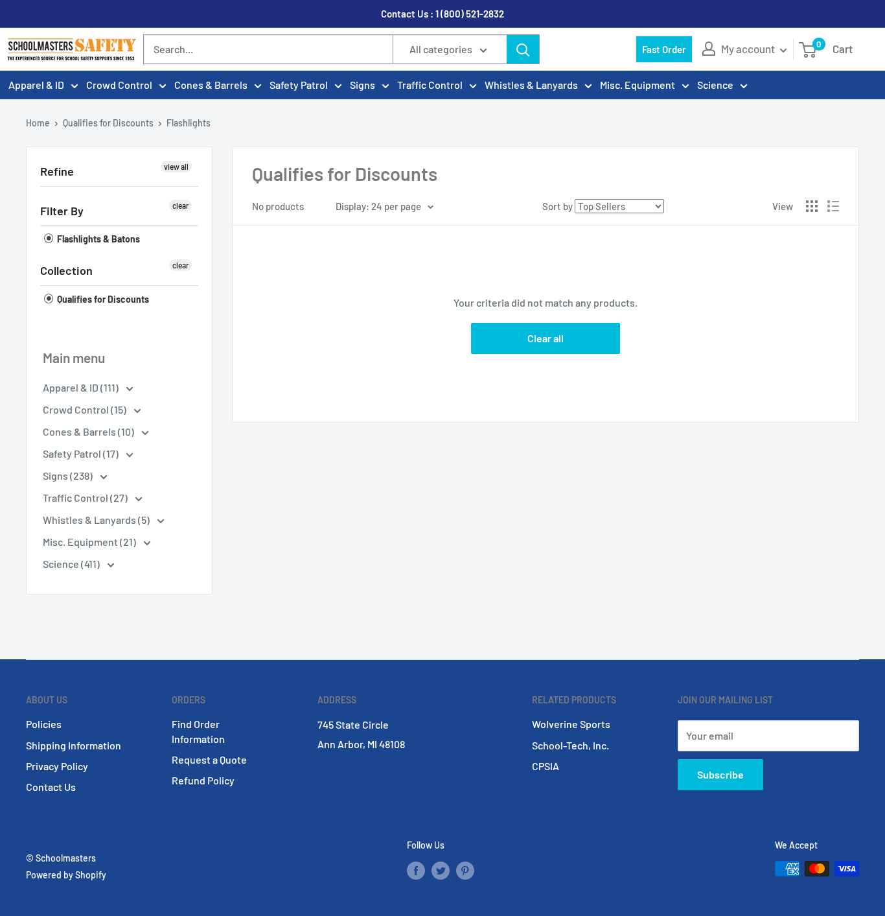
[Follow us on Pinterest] (465, 870)
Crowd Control (119, 84)
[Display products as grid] (812, 206)
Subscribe (720, 774)
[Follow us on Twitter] (440, 870)
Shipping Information (73, 745)
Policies (44, 724)
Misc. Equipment (637, 84)
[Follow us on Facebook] (416, 870)
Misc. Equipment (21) (90, 541)
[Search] (523, 49)
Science (715, 84)
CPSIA (545, 766)
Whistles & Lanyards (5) (97, 519)
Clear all (545, 338)
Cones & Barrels (210, 84)
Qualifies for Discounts (108, 122)
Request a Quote (209, 759)
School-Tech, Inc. (570, 745)
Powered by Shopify (66, 874)
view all (176, 166)
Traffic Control (430, 84)
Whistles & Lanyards (531, 84)
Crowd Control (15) (85, 409)
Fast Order (664, 49)
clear (180, 205)
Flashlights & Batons (97, 238)
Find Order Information (198, 731)
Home (38, 122)
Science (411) (72, 564)
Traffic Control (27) (86, 497)
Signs (362, 84)
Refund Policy (203, 780)
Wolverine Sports (571, 724)
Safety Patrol (299, 84)
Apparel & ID (36, 84)
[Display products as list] (833, 206)
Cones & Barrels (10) (89, 431)
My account (749, 48)
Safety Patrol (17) (82, 453)
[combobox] (268, 49)
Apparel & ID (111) (82, 387)
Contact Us (51, 787)
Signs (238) (69, 475)
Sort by (557, 206)
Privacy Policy (57, 766)
